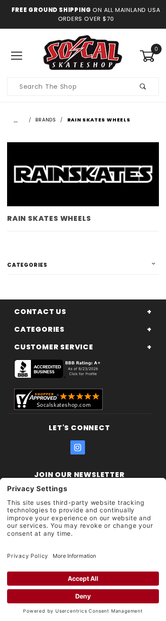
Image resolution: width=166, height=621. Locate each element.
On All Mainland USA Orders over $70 (109, 14)
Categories (27, 265)
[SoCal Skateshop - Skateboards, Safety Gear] (83, 55)
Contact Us (40, 312)
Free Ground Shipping (51, 10)
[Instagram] (77, 447)
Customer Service (53, 347)
